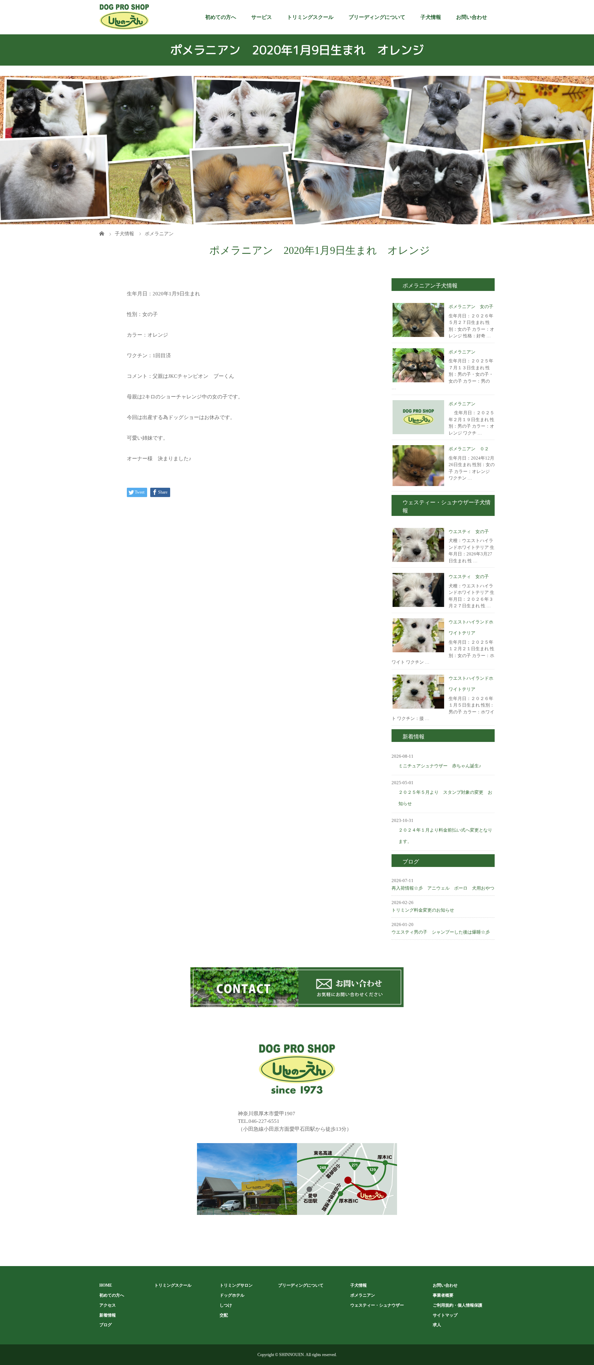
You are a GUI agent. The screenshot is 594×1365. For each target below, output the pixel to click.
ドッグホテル (232, 1295)
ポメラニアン (462, 351)
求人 (437, 1324)
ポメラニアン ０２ (469, 448)
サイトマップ (445, 1315)
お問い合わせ (471, 17)
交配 (224, 1315)
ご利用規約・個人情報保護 (457, 1305)
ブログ (105, 1324)
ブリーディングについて (377, 17)
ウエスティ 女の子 (469, 531)
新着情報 (107, 1315)
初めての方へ (220, 17)
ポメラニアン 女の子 (471, 306)
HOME (105, 1285)
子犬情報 (430, 17)
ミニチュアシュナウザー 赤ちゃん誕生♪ (439, 765)
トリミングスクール (310, 17)
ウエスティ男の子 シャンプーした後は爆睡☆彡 (441, 932)
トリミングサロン (236, 1285)
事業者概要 (443, 1295)
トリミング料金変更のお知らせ (423, 910)
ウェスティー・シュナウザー (377, 1305)
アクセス (107, 1305)
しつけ (226, 1305)
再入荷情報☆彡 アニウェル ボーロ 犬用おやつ (443, 888)
